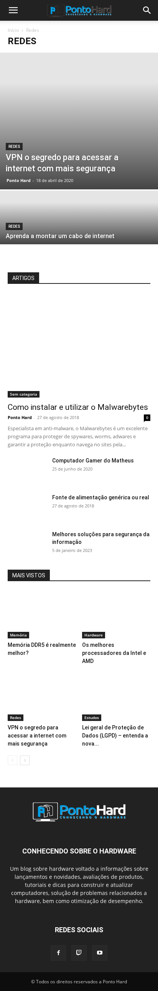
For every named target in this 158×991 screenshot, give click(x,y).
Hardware (93, 635)
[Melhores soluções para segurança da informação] (27, 543)
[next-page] (25, 760)
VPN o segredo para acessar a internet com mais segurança (37, 735)
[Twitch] (79, 953)
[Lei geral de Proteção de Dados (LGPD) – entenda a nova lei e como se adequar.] (116, 697)
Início (13, 30)
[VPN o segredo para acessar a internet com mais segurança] (79, 121)
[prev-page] (12, 760)
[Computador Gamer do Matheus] (27, 470)
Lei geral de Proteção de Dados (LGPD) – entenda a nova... (115, 735)
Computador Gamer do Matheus (93, 460)
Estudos (91, 717)
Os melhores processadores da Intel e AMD (114, 653)
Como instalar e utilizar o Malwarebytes (78, 407)
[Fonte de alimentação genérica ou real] (27, 507)
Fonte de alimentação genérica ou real (100, 497)
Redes (14, 146)
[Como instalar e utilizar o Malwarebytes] (79, 346)
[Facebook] (58, 953)
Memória (18, 635)
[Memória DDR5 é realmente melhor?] (42, 614)
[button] (13, 10)
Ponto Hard (19, 180)
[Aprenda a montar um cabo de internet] (79, 229)
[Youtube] (99, 953)
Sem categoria (23, 394)
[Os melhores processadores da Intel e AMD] (116, 614)
